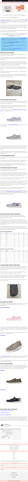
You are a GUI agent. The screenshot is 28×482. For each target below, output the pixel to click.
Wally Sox (2, 370)
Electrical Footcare (14, 452)
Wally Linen (3, 389)
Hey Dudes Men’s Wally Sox (13, 124)
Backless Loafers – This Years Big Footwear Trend (14, 446)
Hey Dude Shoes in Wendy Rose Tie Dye (14, 191)
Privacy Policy (14, 472)
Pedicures (14, 457)
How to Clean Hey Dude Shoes (5, 414)
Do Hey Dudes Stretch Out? (5, 412)
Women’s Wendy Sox (5, 307)
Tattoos (14, 459)
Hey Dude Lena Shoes (6, 356)
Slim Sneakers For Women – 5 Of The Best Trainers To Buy (14, 445)
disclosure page (11, 35)
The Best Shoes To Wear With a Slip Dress (14, 448)
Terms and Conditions (14, 474)
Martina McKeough (15, 17)
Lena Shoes (2, 335)
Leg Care (14, 456)
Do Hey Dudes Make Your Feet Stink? (6, 410)
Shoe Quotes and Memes (14, 458)
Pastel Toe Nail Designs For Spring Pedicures (14, 449)
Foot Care (14, 453)
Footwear (14, 455)
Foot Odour (14, 454)
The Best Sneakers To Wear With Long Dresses (14, 447)
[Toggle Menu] (1, 1)
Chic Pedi (14, 0)
